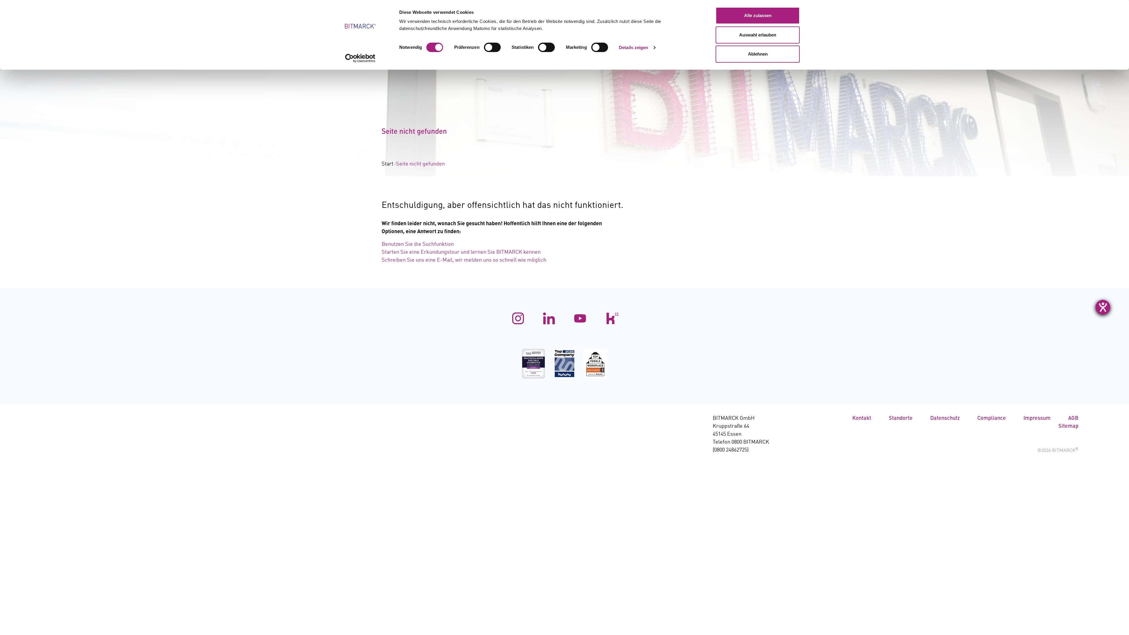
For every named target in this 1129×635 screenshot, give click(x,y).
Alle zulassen (757, 15)
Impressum (1036, 418)
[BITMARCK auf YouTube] (580, 318)
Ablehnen (758, 53)
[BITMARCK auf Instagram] (518, 318)
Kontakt (861, 418)
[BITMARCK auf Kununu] (611, 318)
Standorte (901, 418)
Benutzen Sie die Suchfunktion (418, 244)
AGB (1073, 418)
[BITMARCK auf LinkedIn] (549, 318)
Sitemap (1068, 426)
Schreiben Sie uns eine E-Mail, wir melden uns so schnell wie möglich (464, 260)
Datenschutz (945, 418)
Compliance (991, 418)
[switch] (492, 47)
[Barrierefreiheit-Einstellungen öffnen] (1102, 307)
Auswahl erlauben (757, 34)
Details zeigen (633, 47)
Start (387, 164)
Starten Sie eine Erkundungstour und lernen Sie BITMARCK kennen (461, 252)
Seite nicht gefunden (420, 164)
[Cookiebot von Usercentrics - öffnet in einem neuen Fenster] (360, 58)
